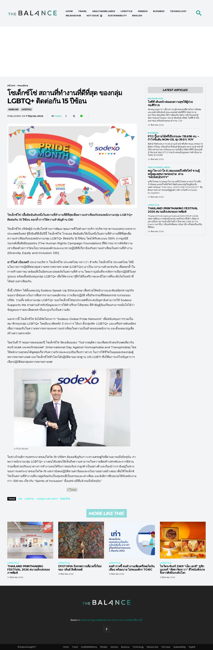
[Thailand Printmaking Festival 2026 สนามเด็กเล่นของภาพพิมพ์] (30, 540)
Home (66, 647)
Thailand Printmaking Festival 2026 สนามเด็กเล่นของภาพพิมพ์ (173, 210)
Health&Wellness (159, 167)
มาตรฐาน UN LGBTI (47, 498)
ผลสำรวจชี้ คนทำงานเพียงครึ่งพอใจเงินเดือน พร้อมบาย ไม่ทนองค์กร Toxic (132, 568)
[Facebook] (66, 116)
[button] (199, 13)
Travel (75, 647)
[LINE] (81, 116)
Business (153, 133)
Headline (22, 85)
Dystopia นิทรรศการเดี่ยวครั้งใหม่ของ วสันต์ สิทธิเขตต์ (80, 568)
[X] (73, 116)
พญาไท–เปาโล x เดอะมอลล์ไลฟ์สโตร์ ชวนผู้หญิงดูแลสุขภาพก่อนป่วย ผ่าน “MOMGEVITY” (174, 174)
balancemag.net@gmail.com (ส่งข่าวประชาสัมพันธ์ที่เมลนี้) (111, 620)
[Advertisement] (106, 51)
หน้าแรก (11, 85)
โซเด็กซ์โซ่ (65, 498)
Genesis (114, 647)
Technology (138, 647)
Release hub (155, 98)
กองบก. (58, 116)
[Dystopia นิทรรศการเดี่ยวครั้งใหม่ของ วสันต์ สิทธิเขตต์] (81, 540)
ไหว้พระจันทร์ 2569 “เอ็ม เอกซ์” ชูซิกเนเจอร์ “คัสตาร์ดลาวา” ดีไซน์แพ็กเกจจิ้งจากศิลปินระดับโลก (182, 569)
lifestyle (26, 109)
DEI (20, 498)
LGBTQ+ (29, 498)
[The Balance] (35, 13)
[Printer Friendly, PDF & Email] (72, 491)
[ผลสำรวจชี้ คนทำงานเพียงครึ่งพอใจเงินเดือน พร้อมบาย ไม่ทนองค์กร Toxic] (132, 540)
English (192, 647)
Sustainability (179, 647)
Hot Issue (165, 647)
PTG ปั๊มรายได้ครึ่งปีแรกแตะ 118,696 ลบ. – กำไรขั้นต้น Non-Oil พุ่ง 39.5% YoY (173, 138)
